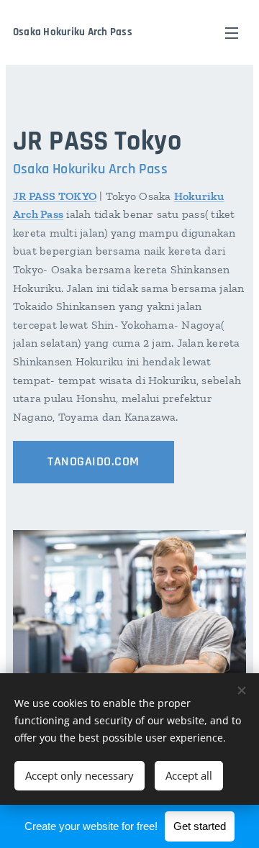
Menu (231, 32)
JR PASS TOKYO (54, 196)
